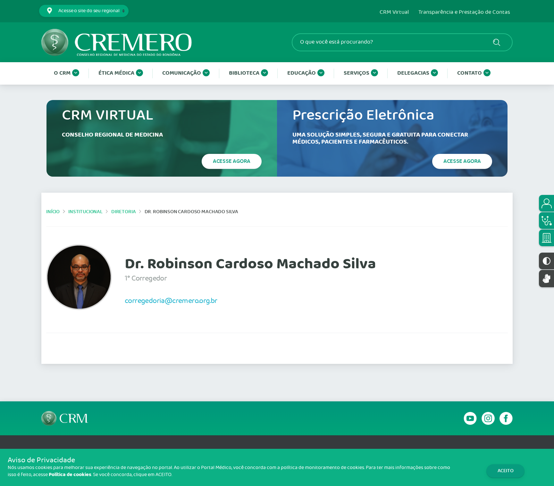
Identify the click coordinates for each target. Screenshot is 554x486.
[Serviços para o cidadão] (546, 203)
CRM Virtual (394, 12)
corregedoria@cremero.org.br (171, 300)
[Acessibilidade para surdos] (546, 278)
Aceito (506, 471)
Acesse (231, 161)
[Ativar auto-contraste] (546, 261)
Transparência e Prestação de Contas (464, 12)
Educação (301, 73)
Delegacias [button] (413, 73)
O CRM (62, 73)
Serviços (356, 73)
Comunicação (181, 73)
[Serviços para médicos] (546, 220)
